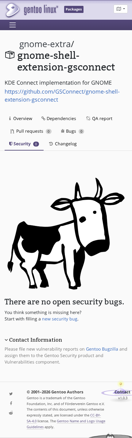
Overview (22, 118)
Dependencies (60, 118)
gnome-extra (45, 44)
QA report (101, 118)
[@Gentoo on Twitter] (11, 394)
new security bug (59, 319)
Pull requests (32, 131)
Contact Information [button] (35, 340)
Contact (122, 392)
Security (24, 144)
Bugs (73, 131)
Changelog (65, 144)
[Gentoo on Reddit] (11, 413)
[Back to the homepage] (31, 10)
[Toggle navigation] (12, 25)
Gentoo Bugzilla (102, 349)
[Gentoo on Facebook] (11, 403)
